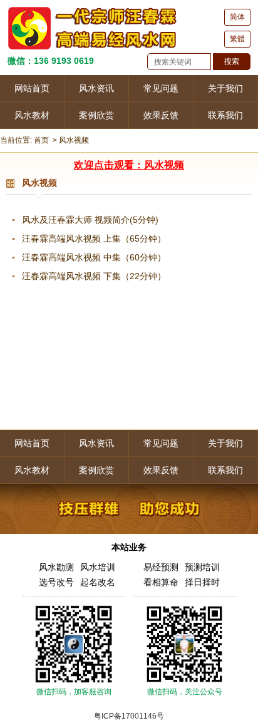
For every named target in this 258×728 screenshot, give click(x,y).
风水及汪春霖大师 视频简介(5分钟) (90, 220)
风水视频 (74, 140)
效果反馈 (160, 115)
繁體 (237, 38)
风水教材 (31, 115)
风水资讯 (96, 88)
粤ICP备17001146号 (129, 716)
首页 (41, 140)
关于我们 (225, 88)
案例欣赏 (96, 115)
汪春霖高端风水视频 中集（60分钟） (94, 257)
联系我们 (225, 115)
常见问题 (160, 88)
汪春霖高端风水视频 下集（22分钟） (94, 276)
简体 (237, 17)
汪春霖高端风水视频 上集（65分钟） (94, 238)
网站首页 (31, 88)
